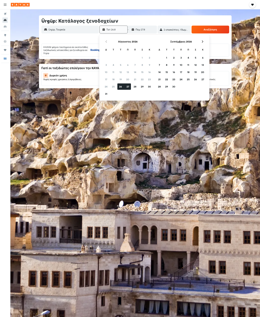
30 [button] (149, 86)
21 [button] (135, 79)
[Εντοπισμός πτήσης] (5, 41)
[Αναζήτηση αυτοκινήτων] (5, 26)
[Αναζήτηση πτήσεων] (5, 14)
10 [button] (106, 72)
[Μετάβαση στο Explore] (5, 35)
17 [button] (106, 79)
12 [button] (120, 72)
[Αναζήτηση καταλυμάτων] (5, 20)
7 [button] (135, 64)
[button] (5, 4)
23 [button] (149, 79)
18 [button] (113, 79)
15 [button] (142, 72)
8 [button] (142, 64)
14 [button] (135, 72)
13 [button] (128, 72)
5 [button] (120, 64)
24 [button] (106, 86)
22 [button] (142, 79)
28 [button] (135, 86)
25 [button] (113, 86)
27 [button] (128, 86)
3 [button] (106, 64)
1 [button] (142, 57)
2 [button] (149, 57)
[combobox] (73, 29)
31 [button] (106, 93)
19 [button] (120, 79)
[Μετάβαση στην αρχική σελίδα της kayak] (20, 4)
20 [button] (127, 79)
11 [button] (113, 72)
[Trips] (5, 50)
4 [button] (113, 64)
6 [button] (127, 64)
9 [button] (149, 64)
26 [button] (120, 86)
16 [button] (149, 72)
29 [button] (142, 86)
